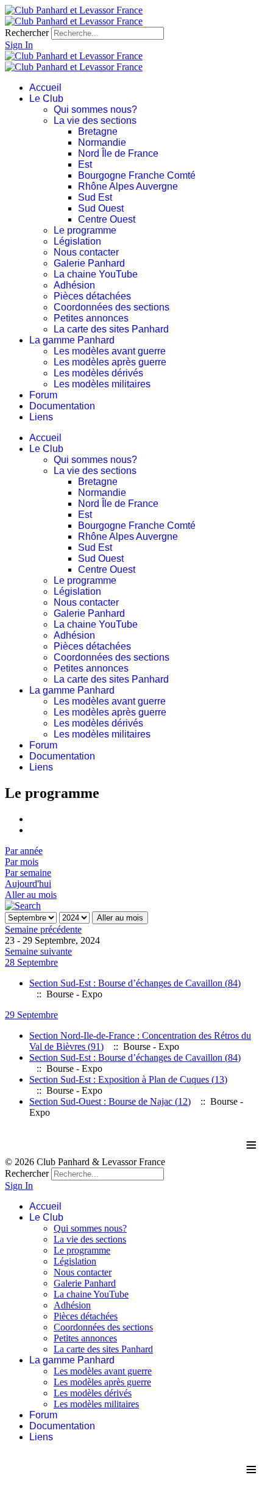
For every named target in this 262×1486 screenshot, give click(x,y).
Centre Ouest (106, 219)
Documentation (62, 406)
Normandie (102, 142)
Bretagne (98, 131)
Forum (43, 395)
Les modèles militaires (102, 384)
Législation (77, 241)
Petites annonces (91, 318)
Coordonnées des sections (111, 307)
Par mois (21, 861)
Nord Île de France (118, 153)
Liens (41, 417)
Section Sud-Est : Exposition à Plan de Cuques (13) (128, 1079)
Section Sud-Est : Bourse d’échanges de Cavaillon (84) (135, 983)
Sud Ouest (101, 208)
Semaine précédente (43, 929)
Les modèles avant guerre (110, 351)
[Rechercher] (23, 905)
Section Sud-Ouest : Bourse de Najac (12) (110, 1101)
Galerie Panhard (89, 263)
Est (85, 164)
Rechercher (27, 32)
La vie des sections (95, 120)
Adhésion (74, 285)
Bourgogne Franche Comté (137, 175)
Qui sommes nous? (95, 109)
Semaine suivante (38, 951)
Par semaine (28, 872)
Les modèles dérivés (98, 373)
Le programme (85, 230)
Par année (24, 850)
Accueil (45, 87)
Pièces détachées (92, 296)
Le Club (46, 98)
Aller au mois (31, 894)
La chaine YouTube (96, 274)
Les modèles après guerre (110, 362)
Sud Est (95, 197)
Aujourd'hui (28, 883)
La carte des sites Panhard (111, 329)
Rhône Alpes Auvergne (128, 186)
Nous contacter (86, 252)
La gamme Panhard (72, 340)
